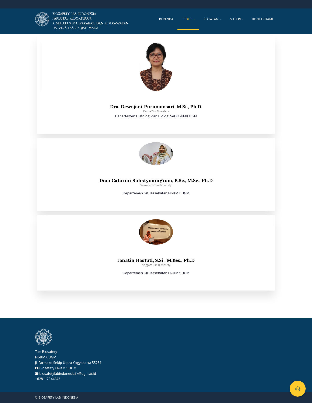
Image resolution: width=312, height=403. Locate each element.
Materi (236, 19)
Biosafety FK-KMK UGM (58, 368)
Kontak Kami (262, 19)
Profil (187, 19)
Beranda (166, 19)
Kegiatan (211, 19)
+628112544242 (47, 378)
